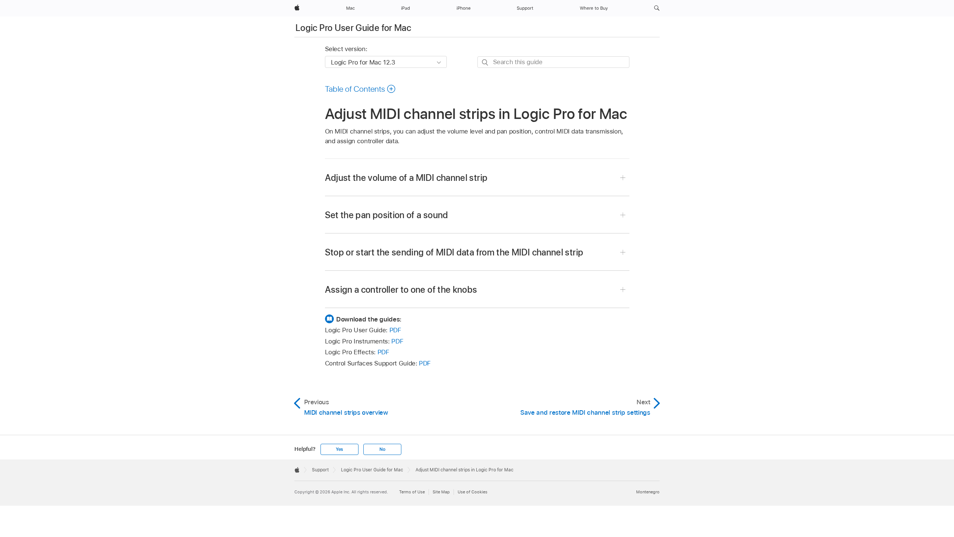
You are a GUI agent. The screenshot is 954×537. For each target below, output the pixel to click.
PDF (395, 330)
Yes (339, 449)
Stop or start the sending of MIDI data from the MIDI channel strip (454, 252)
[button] (657, 8)
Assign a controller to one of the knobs (401, 289)
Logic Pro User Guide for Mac (353, 27)
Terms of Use (412, 491)
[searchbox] (553, 62)
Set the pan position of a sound (386, 215)
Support (320, 469)
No (382, 449)
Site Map (441, 491)
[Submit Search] (485, 62)
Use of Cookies (472, 491)
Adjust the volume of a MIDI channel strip (406, 177)
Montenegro (648, 491)
